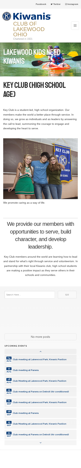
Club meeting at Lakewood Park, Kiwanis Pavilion (39, 359)
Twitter (56, 4)
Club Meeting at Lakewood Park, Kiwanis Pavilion (39, 381)
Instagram (72, 4)
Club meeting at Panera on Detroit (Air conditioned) (41, 391)
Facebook (41, 4)
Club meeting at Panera (26, 370)
